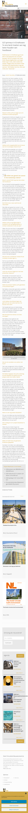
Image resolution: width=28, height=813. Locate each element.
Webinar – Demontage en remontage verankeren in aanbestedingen (18, 727)
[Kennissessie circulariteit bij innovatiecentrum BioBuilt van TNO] (8, 685)
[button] (26, 793)
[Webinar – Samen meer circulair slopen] (8, 669)
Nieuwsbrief (6, 777)
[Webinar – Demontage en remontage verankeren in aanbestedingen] (8, 732)
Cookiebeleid (7, 784)
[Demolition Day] (8, 720)
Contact (5, 780)
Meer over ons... (7, 768)
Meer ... (22, 496)
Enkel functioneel (14, 805)
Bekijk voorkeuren (14, 809)
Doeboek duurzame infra (9, 525)
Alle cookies (14, 801)
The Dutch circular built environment (13, 607)
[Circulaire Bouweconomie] (10, 6)
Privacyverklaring (8, 782)
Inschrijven (8, 642)
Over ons (17, 777)
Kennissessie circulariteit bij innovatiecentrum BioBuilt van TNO (19, 680)
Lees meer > (19, 673)
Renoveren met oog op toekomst (11, 566)
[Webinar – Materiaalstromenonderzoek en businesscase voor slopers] (8, 702)
